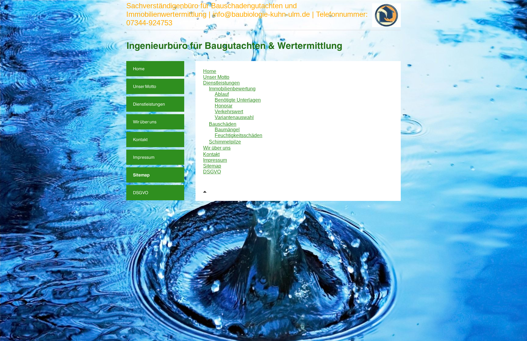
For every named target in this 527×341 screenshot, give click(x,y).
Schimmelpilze (225, 141)
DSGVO (212, 171)
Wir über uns (217, 148)
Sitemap (212, 166)
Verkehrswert (229, 111)
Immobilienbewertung (232, 88)
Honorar (223, 105)
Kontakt (211, 154)
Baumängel (227, 129)
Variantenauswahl (234, 117)
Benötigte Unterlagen (238, 100)
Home (209, 71)
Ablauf (222, 94)
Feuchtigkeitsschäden (238, 135)
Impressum (215, 160)
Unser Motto (216, 77)
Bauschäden (222, 124)
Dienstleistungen (221, 82)
